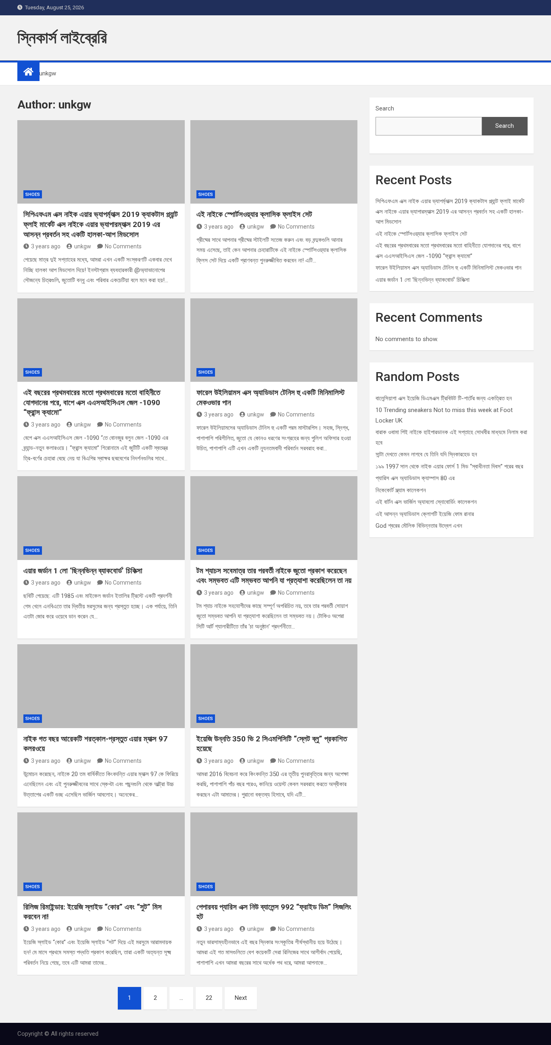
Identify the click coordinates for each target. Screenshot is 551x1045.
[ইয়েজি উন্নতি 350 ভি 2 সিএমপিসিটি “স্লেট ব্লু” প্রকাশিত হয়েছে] (274, 686)
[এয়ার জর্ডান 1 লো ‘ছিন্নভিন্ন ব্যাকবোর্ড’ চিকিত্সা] (101, 518)
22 (209, 997)
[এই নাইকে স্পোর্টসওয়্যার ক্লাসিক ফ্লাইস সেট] (274, 162)
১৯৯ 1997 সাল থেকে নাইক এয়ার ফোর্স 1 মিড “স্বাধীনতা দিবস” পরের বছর (449, 466)
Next (241, 997)
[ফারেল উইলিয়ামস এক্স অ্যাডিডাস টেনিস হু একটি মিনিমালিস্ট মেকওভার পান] (274, 340)
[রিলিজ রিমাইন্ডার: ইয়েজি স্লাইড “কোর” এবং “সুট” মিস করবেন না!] (101, 854)
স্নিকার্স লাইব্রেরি (62, 37)
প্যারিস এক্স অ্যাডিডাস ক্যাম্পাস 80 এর (415, 478)
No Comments (123, 246)
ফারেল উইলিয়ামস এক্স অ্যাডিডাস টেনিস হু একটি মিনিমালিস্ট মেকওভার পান (449, 267)
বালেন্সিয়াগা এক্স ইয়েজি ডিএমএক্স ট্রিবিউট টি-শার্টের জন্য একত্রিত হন (444, 398)
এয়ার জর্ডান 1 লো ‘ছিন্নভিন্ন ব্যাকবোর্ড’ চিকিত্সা (82, 570)
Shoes (32, 194)
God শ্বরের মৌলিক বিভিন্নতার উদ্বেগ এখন (419, 525)
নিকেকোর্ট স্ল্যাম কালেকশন (401, 490)
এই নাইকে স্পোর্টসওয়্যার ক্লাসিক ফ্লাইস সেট (254, 214)
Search (385, 108)
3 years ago (46, 246)
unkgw (82, 246)
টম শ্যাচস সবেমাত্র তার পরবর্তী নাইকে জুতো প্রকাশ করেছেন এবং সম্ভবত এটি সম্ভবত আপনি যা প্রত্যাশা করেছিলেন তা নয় (273, 575)
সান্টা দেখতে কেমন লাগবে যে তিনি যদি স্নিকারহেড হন (426, 454)
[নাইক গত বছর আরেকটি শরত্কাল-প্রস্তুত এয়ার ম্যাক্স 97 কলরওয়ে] (101, 686)
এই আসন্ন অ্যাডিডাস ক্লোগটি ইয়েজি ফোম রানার (425, 514)
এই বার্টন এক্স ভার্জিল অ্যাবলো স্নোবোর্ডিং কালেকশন (426, 502)
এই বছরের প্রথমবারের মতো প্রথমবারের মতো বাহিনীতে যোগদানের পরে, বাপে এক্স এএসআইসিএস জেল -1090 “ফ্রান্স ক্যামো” (91, 402)
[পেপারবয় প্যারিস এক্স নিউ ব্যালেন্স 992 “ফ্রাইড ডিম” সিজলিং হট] (274, 854)
